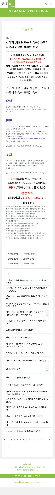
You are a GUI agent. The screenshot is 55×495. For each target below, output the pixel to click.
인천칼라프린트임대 (29, 254)
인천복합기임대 (13, 259)
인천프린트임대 (13, 254)
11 (34, 439)
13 (42, 439)
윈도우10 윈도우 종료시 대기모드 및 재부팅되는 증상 (26, 297)
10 (30, 439)
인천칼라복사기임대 (29, 264)
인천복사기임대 (13, 264)
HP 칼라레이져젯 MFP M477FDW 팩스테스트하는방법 (27, 281)
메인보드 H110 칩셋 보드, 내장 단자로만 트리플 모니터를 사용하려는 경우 (25, 313)
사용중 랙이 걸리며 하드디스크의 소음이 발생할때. (26, 408)
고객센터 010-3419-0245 (23, 476)
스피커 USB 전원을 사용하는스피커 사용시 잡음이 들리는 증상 (27, 305)
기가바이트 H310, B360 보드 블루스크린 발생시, (27, 360)
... (8, 439)
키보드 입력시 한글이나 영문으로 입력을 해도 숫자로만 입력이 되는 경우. (26, 392)
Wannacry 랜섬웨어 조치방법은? (20, 330)
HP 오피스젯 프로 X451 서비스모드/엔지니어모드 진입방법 (27, 289)
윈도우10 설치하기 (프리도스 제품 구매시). (24, 416)
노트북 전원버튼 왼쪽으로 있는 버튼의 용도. (25, 385)
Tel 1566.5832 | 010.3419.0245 (27, 11)
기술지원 (27, 29)
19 (50, 439)
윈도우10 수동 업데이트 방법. (19, 377)
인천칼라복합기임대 (29, 259)
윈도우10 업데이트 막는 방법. (19, 337)
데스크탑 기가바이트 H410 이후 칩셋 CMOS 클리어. (27, 423)
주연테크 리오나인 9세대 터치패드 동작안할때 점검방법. (27, 400)
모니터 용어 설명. (13, 369)
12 (38, 439)
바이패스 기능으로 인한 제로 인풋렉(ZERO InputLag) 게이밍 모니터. (24, 345)
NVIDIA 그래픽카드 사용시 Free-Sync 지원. (25, 353)
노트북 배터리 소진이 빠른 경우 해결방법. (24, 431)
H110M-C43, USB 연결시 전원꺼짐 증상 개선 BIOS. (26, 322)
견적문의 (37, 476)
